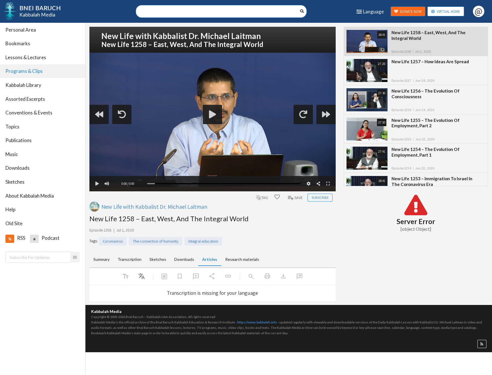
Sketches (14, 182)
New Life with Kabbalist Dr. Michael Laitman (154, 206)
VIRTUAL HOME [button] (448, 11)
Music (11, 154)
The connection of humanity (155, 241)
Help (10, 209)
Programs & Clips (24, 71)
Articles (209, 259)
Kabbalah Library (23, 85)
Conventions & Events (28, 113)
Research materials (242, 259)
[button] (9, 239)
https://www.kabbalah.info (257, 322)
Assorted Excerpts (25, 99)
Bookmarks (17, 43)
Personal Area (20, 30)
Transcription (130, 259)
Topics (12, 127)
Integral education (203, 241)
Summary (101, 259)
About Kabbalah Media (29, 196)
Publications (18, 140)
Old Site (13, 223)
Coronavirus (113, 241)
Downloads (17, 168)
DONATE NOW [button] (410, 11)
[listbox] (141, 276)
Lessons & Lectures (25, 57)
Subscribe (320, 197)
